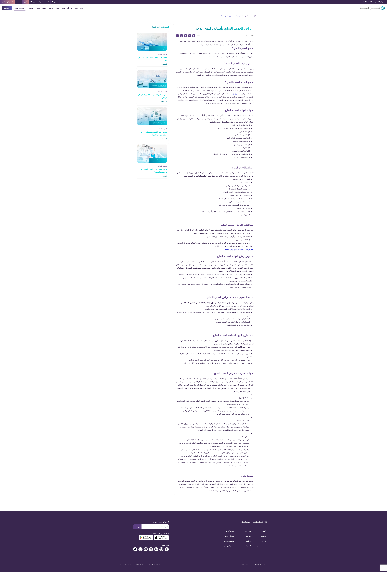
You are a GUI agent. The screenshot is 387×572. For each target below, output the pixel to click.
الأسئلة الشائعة (139, 564)
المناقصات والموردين (154, 564)
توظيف (38, 8)
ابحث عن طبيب (19, 8)
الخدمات (264, 536)
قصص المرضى (229, 546)
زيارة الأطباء (230, 531)
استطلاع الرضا (229, 536)
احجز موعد (7, 8)
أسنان (76, 8)
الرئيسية (254, 16)
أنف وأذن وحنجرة (67, 8)
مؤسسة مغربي (229, 541)
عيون (81, 8)
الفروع (44, 8)
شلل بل (234, 94)
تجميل (57, 8)
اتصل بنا (31, 8)
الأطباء (264, 531)
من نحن (51, 8)
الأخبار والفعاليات (261, 546)
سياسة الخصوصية (125, 564)
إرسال (137, 527)
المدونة (246, 16)
